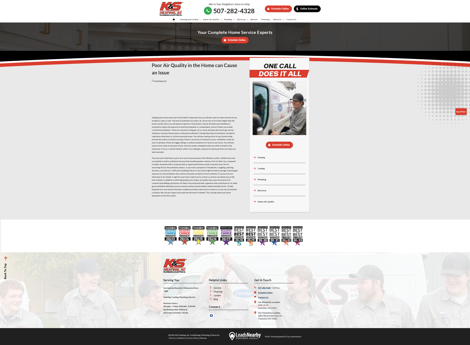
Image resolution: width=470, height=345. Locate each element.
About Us (277, 19)
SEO (285, 336)
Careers (217, 295)
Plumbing (228, 19)
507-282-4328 (264, 288)
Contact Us (291, 19)
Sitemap (203, 338)
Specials (254, 19)
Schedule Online (280, 9)
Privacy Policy (192, 338)
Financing (265, 19)
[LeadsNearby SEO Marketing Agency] (245, 336)
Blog (216, 299)
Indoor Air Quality (211, 19)
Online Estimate (309, 9)
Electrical (241, 19)
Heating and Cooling (189, 19)
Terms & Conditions (177, 338)
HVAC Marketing (272, 336)
